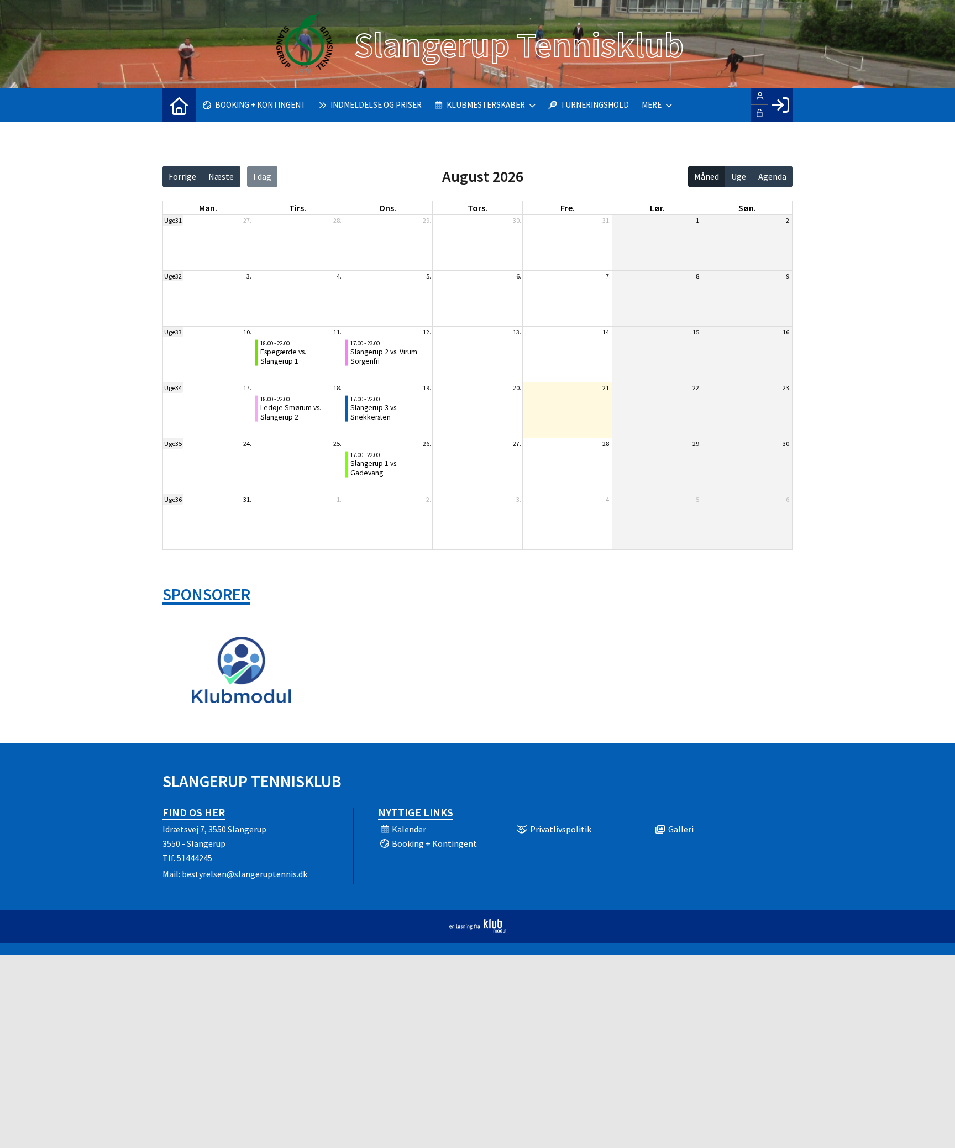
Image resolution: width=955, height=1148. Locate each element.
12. (427, 332)
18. (337, 388)
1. (698, 220)
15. (696, 332)
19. (427, 388)
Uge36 (173, 499)
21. (606, 388)
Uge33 (173, 332)
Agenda (772, 176)
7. (608, 276)
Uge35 (173, 443)
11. (337, 332)
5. (428, 276)
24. (247, 443)
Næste (221, 176)
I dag (262, 176)
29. (427, 220)
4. (339, 276)
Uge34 (173, 388)
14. (606, 332)
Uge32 (173, 276)
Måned (706, 176)
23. (787, 388)
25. (337, 443)
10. (247, 332)
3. (248, 276)
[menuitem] (179, 105)
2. (788, 220)
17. (247, 388)
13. (517, 332)
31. (606, 220)
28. (337, 220)
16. (787, 332)
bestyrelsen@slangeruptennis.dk (244, 873)
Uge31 (173, 220)
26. (427, 443)
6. (518, 276)
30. (517, 220)
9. (788, 276)
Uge (738, 176)
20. (517, 388)
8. (698, 276)
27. (247, 220)
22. (696, 388)
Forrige (182, 176)
